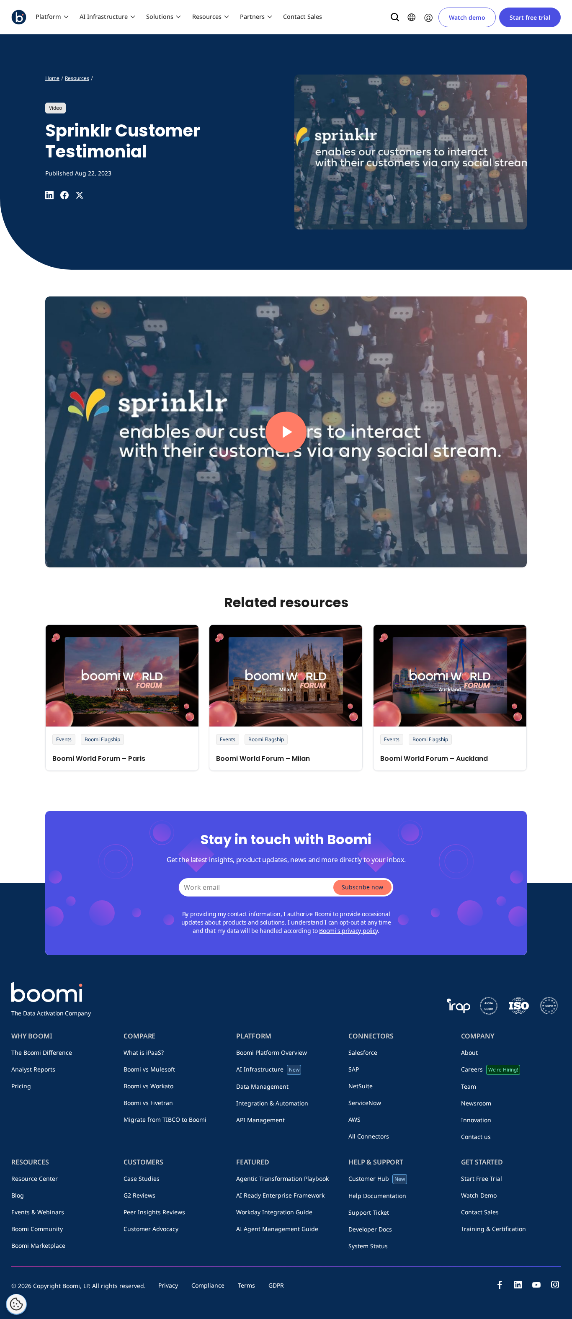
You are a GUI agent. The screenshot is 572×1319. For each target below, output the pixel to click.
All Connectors (368, 1136)
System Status (368, 1246)
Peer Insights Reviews (154, 1212)
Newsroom (476, 1103)
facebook (499, 1285)
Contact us (476, 1137)
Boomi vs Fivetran (148, 1103)
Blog (17, 1195)
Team (468, 1086)
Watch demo (467, 17)
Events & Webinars (37, 1212)
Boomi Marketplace (38, 1245)
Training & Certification (493, 1229)
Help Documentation (377, 1196)
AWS (354, 1119)
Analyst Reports (33, 1069)
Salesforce (362, 1052)
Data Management (262, 1086)
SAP (353, 1069)
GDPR (276, 1285)
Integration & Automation (272, 1103)
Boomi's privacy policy (348, 931)
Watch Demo (479, 1195)
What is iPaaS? (144, 1052)
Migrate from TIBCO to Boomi (165, 1119)
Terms (246, 1285)
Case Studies (142, 1178)
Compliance (207, 1285)
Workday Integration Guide (274, 1212)
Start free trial (530, 17)
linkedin (518, 1285)
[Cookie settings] (16, 1304)
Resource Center (34, 1178)
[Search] (395, 17)
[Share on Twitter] (79, 195)
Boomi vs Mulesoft (149, 1069)
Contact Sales (302, 17)
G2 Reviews (139, 1195)
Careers (489, 1069)
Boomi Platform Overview (271, 1052)
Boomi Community (37, 1229)
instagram (555, 1285)
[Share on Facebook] (64, 195)
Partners (252, 17)
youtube (536, 1285)
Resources (207, 17)
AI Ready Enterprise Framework (280, 1195)
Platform (48, 17)
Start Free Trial (481, 1178)
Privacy (168, 1285)
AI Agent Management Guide (277, 1229)
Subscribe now (362, 887)
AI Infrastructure (104, 17)
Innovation (476, 1120)
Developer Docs (370, 1229)
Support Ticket (368, 1212)
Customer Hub (376, 1178)
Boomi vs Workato (148, 1086)
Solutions (159, 17)
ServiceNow (364, 1103)
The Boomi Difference (41, 1052)
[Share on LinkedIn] (49, 195)
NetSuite (360, 1086)
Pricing (21, 1086)
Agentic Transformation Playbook (282, 1178)
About (469, 1052)
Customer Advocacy (151, 1229)
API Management (260, 1120)
